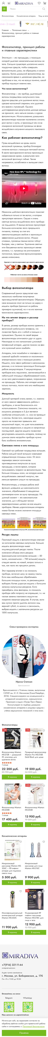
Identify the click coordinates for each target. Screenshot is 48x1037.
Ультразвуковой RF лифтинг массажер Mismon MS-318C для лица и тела (34, 917)
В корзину (12, 777)
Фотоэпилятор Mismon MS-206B (34, 808)
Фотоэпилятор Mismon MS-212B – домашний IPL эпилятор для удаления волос (11, 756)
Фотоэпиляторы (8, 16)
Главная (5, 30)
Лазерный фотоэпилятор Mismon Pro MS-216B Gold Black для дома (35, 754)
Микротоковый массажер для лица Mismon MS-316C (33, 866)
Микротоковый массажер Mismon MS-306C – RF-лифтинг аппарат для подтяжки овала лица (11, 868)
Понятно (24, 1033)
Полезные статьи (19, 30)
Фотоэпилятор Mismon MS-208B (11, 808)
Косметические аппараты (26, 16)
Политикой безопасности (34, 1026)
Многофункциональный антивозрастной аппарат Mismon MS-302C (12, 915)
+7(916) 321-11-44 (12, 965)
